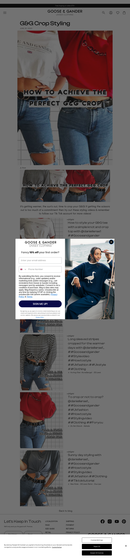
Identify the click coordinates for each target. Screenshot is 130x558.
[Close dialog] (111, 242)
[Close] (126, 546)
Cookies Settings (97, 540)
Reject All (97, 546)
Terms (29, 297)
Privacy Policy (40, 317)
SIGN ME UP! (40, 304)
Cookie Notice (57, 547)
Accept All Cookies (96, 553)
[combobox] (23, 269)
